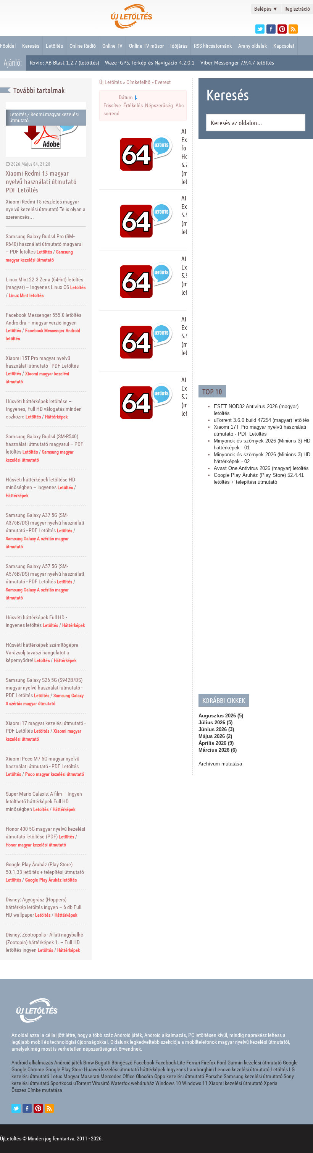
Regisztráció (297, 9)
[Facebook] (271, 29)
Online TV (112, 46)
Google (290, 1062)
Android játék (68, 1062)
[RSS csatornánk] (293, 29)
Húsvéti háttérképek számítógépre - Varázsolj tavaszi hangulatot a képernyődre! (43, 652)
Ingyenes (176, 1069)
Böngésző (121, 1062)
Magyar (71, 1076)
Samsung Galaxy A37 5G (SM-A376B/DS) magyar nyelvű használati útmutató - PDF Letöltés (45, 522)
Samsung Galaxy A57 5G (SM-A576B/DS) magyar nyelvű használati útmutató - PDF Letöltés (45, 574)
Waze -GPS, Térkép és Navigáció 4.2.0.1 (150, 62)
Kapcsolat (283, 46)
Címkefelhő (138, 82)
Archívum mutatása (220, 764)
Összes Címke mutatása (36, 1090)
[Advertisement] (255, 261)
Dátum (126, 97)
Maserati (90, 1076)
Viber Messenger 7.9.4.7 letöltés (237, 62)
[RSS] (49, 1108)
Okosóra (144, 1076)
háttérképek (152, 1069)
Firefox (208, 1062)
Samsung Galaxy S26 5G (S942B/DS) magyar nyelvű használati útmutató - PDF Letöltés (44, 687)
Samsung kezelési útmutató (253, 1076)
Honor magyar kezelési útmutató (36, 845)
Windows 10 (168, 1083)
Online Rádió (82, 46)
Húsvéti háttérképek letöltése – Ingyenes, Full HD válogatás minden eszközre (44, 409)
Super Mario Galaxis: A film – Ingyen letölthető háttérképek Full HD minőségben (44, 801)
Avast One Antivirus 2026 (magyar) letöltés (261, 468)
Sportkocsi (61, 1083)
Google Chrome (27, 1069)
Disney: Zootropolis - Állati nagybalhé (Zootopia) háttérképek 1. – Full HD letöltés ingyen (44, 942)
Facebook (144, 1062)
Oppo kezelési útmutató (179, 1076)
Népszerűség (159, 105)
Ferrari (193, 1062)
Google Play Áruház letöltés (51, 880)
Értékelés (133, 105)
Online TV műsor (146, 46)
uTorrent (82, 1083)
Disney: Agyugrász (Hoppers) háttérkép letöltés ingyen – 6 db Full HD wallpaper (43, 907)
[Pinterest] (282, 29)
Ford (221, 1062)
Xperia (271, 1083)
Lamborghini (200, 1069)
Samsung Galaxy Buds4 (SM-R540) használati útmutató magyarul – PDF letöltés (44, 444)
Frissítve (112, 105)
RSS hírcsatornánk (213, 46)
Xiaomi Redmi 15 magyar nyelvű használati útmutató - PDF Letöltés (42, 181)
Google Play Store (64, 1069)
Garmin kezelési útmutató (254, 1062)
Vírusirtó (101, 1083)
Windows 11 (195, 1083)
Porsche (214, 1076)
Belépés (266, 9)
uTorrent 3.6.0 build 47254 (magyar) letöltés (262, 420)
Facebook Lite (170, 1062)
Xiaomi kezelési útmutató (236, 1083)
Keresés (30, 46)
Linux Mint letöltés (26, 295)
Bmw (88, 1062)
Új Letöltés (110, 82)
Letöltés (54, 46)
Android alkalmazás (32, 1062)
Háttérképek (56, 417)
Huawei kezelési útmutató (111, 1069)
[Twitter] (260, 29)
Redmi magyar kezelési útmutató (44, 117)
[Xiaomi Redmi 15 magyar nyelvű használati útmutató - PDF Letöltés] (46, 129)
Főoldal (8, 46)
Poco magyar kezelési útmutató (54, 774)
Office (129, 1076)
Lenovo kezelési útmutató (242, 1069)
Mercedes (110, 1076)
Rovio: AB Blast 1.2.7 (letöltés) (64, 62)
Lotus (56, 1076)
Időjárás (178, 46)
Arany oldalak (252, 46)
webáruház (142, 1083)
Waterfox (120, 1083)
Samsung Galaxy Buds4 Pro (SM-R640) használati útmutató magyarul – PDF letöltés (44, 244)
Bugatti (102, 1062)
